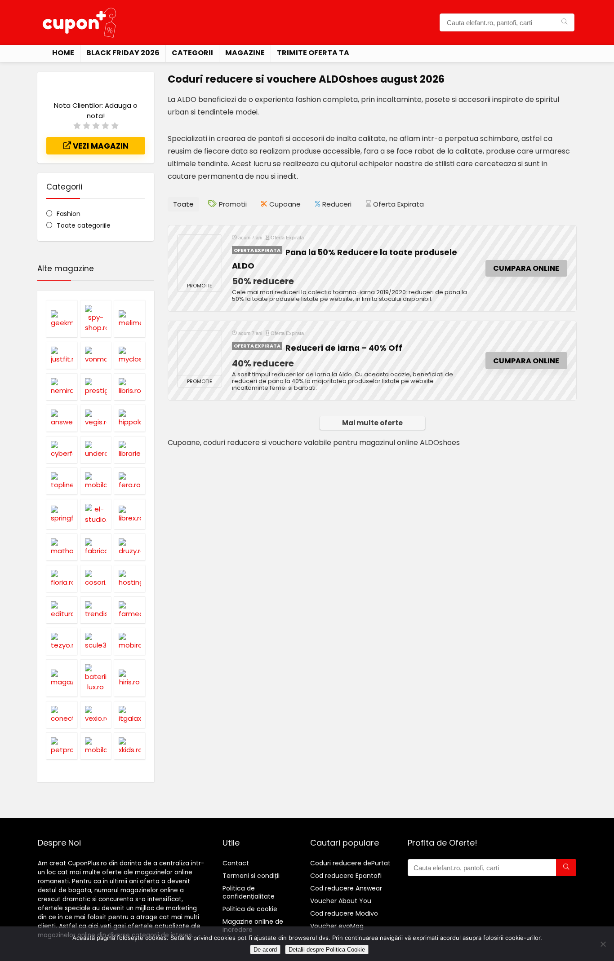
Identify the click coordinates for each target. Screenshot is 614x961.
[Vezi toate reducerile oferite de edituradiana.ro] (61, 609)
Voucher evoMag (337, 925)
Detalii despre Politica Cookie (327, 949)
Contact (235, 863)
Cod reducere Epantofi (346, 875)
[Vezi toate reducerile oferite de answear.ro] (61, 418)
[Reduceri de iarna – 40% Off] (200, 353)
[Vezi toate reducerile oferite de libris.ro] (129, 386)
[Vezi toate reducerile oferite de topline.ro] (61, 480)
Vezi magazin (100, 146)
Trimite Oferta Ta (313, 53)
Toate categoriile (84, 225)
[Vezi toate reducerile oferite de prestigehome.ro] (95, 386)
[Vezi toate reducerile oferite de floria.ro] (61, 578)
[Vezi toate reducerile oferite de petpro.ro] (61, 745)
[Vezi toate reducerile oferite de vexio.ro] (95, 714)
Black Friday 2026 (123, 53)
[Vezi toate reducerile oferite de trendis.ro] (95, 609)
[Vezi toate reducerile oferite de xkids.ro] (129, 745)
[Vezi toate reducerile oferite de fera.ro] (129, 480)
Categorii (192, 53)
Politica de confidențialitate (248, 892)
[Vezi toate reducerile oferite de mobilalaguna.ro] (95, 745)
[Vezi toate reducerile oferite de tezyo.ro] (61, 641)
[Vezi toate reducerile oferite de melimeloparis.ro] (129, 318)
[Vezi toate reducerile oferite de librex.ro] (129, 514)
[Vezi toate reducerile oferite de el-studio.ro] (95, 514)
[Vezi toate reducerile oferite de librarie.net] (129, 449)
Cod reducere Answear (346, 888)
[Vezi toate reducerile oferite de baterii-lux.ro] (95, 678)
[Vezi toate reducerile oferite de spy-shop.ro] (95, 318)
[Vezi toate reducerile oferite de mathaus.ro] (61, 546)
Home (63, 53)
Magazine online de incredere (252, 925)
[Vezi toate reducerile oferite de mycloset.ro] (129, 355)
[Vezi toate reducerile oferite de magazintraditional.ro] (61, 678)
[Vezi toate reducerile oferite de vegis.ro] (95, 418)
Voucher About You (340, 900)
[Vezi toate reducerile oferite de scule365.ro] (95, 641)
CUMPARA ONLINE (526, 268)
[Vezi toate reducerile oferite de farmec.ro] (129, 609)
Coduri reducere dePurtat (350, 863)
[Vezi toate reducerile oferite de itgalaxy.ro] (129, 714)
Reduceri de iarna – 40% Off (343, 348)
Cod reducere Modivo (344, 913)
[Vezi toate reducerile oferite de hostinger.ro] (129, 578)
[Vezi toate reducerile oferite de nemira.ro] (61, 386)
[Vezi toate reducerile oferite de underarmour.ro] (95, 449)
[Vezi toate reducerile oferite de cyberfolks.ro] (61, 449)
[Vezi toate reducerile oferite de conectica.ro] (61, 714)
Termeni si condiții (251, 875)
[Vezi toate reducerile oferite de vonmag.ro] (95, 355)
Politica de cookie (249, 908)
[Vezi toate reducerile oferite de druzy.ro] (129, 546)
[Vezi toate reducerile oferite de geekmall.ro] (61, 318)
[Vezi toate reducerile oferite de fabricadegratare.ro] (95, 546)
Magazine (245, 53)
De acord (265, 949)
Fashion (68, 213)
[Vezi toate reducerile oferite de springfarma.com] (61, 514)
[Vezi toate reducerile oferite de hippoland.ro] (129, 418)
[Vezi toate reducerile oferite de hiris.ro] (129, 678)
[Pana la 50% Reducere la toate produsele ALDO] (200, 257)
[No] (602, 943)
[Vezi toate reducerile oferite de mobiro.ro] (129, 641)
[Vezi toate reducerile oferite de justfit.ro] (61, 355)
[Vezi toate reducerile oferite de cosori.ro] (95, 578)
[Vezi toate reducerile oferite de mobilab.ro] (95, 480)
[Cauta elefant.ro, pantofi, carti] (564, 22)
